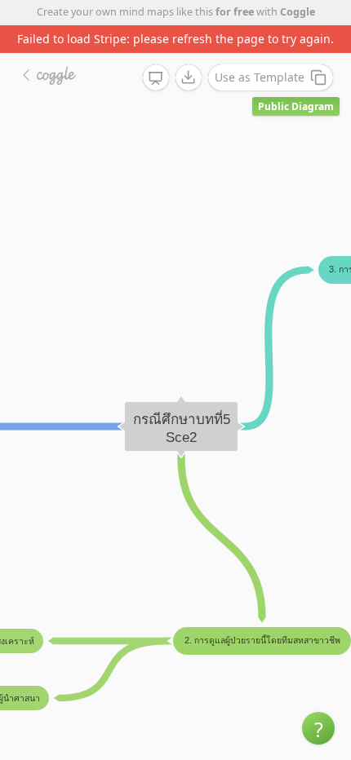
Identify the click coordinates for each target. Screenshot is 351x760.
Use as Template (259, 77)
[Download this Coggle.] (189, 77)
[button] (318, 728)
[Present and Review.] (156, 78)
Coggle (297, 12)
